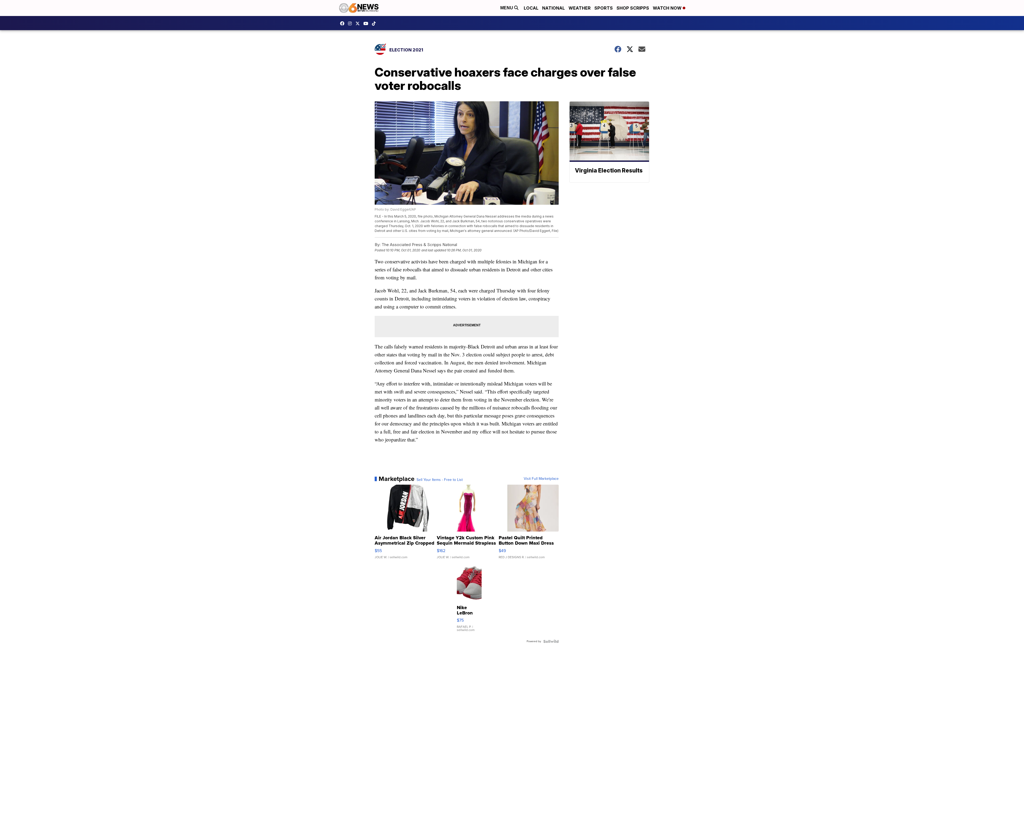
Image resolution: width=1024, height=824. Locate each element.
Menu (507, 8)
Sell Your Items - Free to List (440, 480)
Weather (580, 8)
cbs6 (351, 23)
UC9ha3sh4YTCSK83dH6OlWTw (367, 23)
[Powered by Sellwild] (551, 641)
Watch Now (668, 8)
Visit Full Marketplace (541, 479)
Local (531, 8)
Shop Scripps (633, 8)
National (553, 8)
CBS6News (343, 23)
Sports (603, 8)
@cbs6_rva (375, 23)
